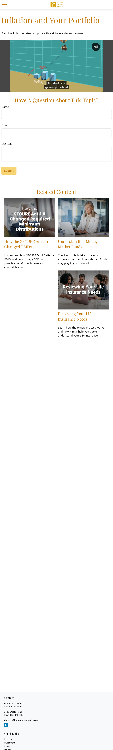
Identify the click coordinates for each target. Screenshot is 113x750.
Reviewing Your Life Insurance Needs (75, 316)
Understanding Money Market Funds (77, 244)
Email (4, 125)
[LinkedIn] (6, 725)
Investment (9, 742)
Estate (7, 746)
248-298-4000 (17, 703)
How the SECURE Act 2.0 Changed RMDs (26, 244)
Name (5, 107)
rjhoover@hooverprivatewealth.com (21, 720)
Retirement (9, 739)
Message (6, 143)
